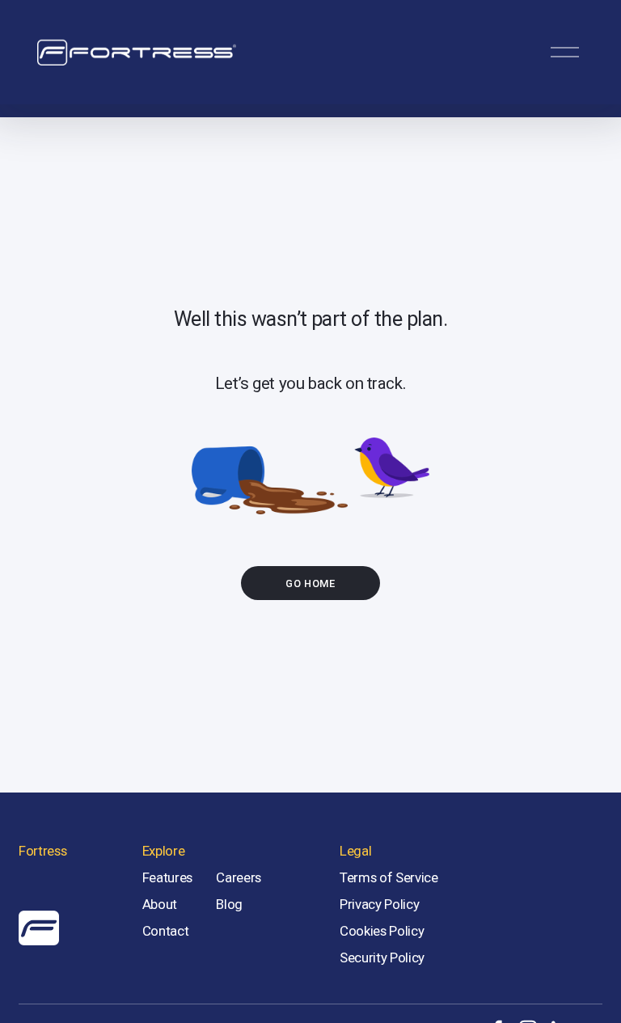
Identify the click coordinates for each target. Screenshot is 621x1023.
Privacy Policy (379, 904)
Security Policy (382, 957)
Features (167, 877)
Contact (165, 931)
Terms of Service (389, 877)
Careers (238, 877)
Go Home (310, 583)
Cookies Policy (382, 931)
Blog (229, 904)
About (159, 904)
